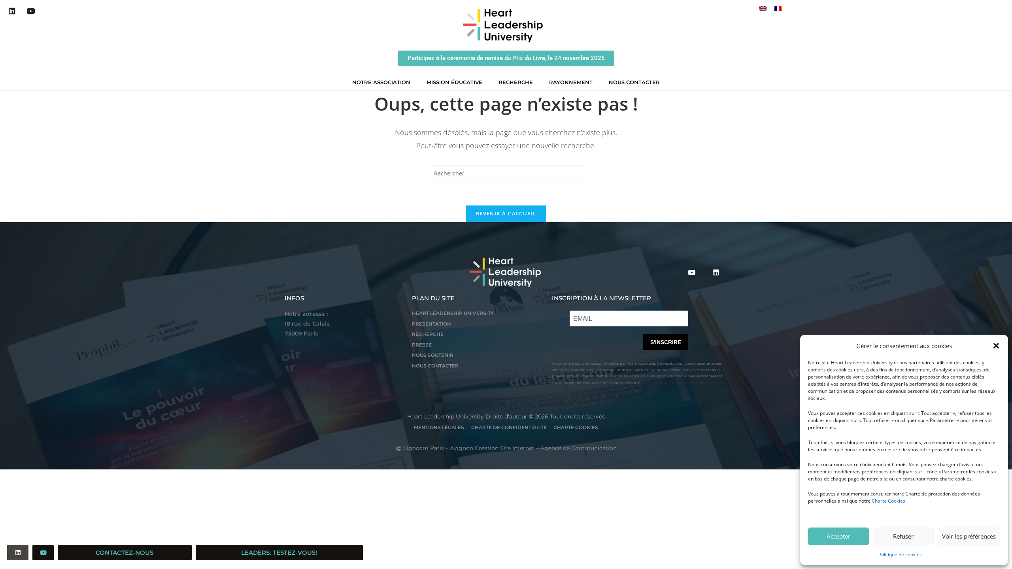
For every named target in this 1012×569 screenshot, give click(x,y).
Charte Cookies (888, 500)
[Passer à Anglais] (762, 8)
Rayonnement (571, 82)
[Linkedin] (12, 11)
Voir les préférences (969, 536)
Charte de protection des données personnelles (682, 383)
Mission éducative (454, 82)
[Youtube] (31, 11)
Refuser (903, 536)
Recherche (515, 82)
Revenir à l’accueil (506, 213)
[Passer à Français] (777, 8)
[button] (996, 346)
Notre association (381, 82)
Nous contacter (634, 82)
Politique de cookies (900, 554)
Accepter (838, 536)
